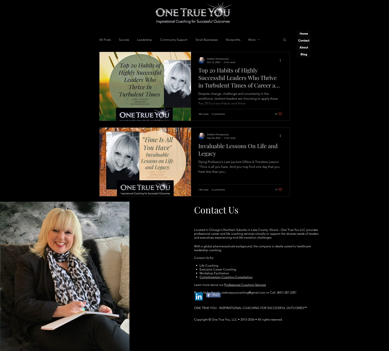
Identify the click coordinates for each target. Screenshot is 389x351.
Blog (303, 54)
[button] (284, 40)
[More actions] (281, 60)
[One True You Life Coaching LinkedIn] (199, 296)
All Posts (105, 40)
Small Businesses (207, 40)
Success (124, 40)
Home (304, 33)
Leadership (144, 40)
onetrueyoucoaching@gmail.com (243, 292)
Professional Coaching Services (245, 285)
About (303, 47)
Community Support (173, 40)
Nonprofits (233, 40)
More (251, 40)
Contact (303, 40)
